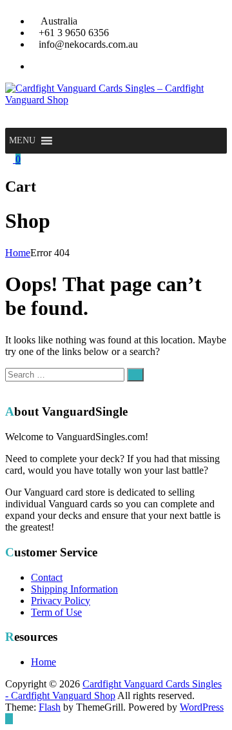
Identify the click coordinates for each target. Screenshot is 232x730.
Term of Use (56, 612)
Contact (47, 577)
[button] (22, 141)
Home (17, 252)
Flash (50, 707)
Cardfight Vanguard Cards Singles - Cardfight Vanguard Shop (113, 689)
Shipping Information (74, 588)
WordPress (202, 707)
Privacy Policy (60, 600)
